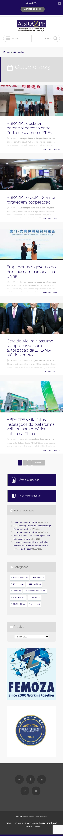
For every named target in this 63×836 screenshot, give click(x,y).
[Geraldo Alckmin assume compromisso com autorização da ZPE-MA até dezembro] (31, 318)
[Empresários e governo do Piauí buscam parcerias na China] (31, 244)
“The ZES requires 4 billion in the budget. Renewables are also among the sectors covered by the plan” (31, 545)
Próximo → (39, 462)
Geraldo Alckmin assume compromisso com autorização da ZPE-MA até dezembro (30, 348)
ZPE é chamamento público (25, 532)
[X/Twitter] (19, 779)
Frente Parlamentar (30, 495)
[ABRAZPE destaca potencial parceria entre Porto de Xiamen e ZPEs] (31, 100)
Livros (17, 591)
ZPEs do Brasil (52, 823)
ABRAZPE (19, 816)
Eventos (18, 584)
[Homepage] (31, 25)
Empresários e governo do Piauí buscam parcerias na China (31, 271)
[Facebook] (30, 779)
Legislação (35, 584)
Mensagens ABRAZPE (35, 591)
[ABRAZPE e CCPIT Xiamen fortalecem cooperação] (31, 174)
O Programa (19, 823)
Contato (37, 826)
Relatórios (19, 604)
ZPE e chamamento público (25, 522)
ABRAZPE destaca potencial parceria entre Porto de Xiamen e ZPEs (29, 128)
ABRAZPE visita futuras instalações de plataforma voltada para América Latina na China (31, 426)
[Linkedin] (41, 779)
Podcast (35, 597)
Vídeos (35, 604)
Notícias (19, 597)
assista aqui (31, 9)
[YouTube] (36, 791)
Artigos (38, 577)
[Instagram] (25, 791)
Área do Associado (29, 479)
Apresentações (20, 577)
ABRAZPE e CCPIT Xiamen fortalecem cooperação (31, 199)
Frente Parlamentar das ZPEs (35, 823)
